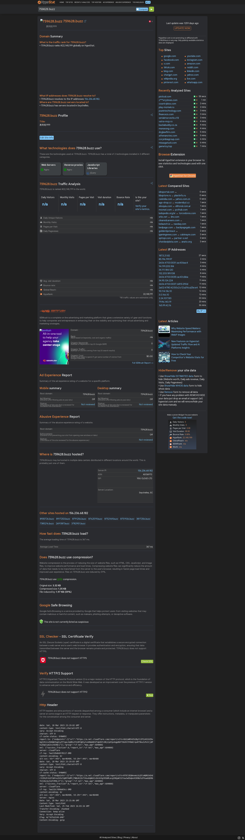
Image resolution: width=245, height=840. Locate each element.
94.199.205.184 (166, 266)
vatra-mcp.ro (166, 121)
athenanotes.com (168, 135)
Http (49, 705)
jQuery (93, 173)
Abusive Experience (60, 417)
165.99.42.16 (165, 305)
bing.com (168, 71)
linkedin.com (193, 71)
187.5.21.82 (164, 255)
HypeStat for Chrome (184, 175)
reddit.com (192, 67)
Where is (62, 454)
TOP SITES (69, 2)
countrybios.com (167, 103)
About (135, 837)
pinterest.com (171, 82)
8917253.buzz (63, 519)
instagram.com (194, 60)
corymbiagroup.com (169, 139)
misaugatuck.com (168, 142)
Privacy (127, 837)
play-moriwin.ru (166, 107)
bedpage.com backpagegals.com (177, 227)
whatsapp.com (194, 82)
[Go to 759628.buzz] (85, 21)
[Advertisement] (96, 71)
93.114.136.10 (165, 291)
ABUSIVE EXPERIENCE (123, 2)
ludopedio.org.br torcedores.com (177, 213)
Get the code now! (182, 417)
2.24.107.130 (165, 298)
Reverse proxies (73, 165)
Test (151, 695)
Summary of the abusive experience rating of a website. (66, 422)
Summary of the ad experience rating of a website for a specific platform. (75, 381)
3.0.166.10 (164, 294)
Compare (143, 9)
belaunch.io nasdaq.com (172, 224)
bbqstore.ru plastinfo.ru (172, 195)
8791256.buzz (79, 519)
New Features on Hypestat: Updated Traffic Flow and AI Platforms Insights (185, 344)
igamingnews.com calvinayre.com (177, 234)
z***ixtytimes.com (168, 100)
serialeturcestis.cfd (169, 118)
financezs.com (166, 114)
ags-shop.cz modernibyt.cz (174, 202)
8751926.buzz (127, 519)
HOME (62, 2)
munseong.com (166, 128)
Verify (56, 673)
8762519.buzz (95, 519)
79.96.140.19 (165, 301)
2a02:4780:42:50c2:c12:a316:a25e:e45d (179, 287)
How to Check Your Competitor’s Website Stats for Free (187, 357)
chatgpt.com (170, 74)
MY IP (148, 2)
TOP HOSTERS (96, 2)
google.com (170, 56)
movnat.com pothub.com (173, 209)
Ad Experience (56, 375)
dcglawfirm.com (167, 132)
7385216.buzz (47, 523)
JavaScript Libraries (93, 167)
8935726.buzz (47, 519)
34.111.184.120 (166, 269)
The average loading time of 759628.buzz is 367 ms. (65, 539)
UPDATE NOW (182, 28)
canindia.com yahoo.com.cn (174, 199)
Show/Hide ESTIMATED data (178, 376)
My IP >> (201, 311)
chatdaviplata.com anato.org (175, 241)
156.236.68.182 (92, 99)
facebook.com (171, 60)
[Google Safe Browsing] (41, 621)
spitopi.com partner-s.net (173, 238)
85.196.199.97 (165, 259)
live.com (191, 78)
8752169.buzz (111, 519)
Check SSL (147, 661)
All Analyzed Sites (108, 837)
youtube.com (193, 56)
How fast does (64, 534)
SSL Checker (66, 636)
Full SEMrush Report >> (142, 363)
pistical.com (165, 96)
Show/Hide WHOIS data (176, 385)
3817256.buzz (143, 519)
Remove (168, 392)
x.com (167, 63)
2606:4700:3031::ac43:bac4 (173, 262)
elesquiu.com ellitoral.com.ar (175, 206)
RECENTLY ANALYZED (82, 2)
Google (56, 605)
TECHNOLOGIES (138, 2)
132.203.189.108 (167, 273)
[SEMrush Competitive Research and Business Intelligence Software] (53, 311)
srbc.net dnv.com (169, 216)
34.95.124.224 (166, 280)
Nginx (46, 169)
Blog (120, 837)
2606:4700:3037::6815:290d (173, 284)
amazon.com (193, 63)
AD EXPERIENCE (108, 2)
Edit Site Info (46, 137)
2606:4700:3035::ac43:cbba (173, 277)
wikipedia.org (170, 78)
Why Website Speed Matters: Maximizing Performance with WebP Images (186, 331)
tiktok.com (169, 67)
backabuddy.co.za (168, 125)
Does (66, 557)
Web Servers (48, 165)
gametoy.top (165, 146)
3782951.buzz (78, 523)
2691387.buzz (62, 523)
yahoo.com (193, 74)
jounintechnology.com (170, 110)
